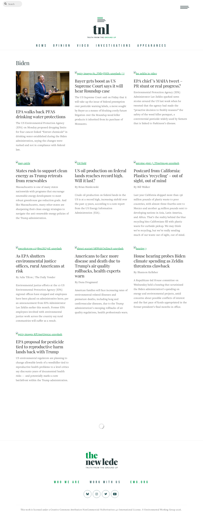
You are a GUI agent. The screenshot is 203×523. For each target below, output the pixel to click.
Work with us (105, 482)
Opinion (62, 46)
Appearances (152, 46)
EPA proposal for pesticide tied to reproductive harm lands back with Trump (40, 346)
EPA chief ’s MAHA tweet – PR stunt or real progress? (158, 83)
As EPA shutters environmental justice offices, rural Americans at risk (40, 263)
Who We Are (67, 482)
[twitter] (106, 493)
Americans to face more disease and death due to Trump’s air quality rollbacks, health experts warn (97, 266)
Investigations (113, 46)
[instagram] (97, 493)
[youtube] (115, 493)
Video (83, 46)
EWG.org (139, 482)
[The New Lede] (101, 32)
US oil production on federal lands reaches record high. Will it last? (100, 175)
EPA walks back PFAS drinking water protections (40, 114)
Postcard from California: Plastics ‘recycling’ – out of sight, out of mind (158, 175)
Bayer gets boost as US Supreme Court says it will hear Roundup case (99, 86)
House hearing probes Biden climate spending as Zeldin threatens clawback (159, 261)
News (41, 46)
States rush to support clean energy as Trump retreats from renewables (41, 175)
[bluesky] (87, 493)
